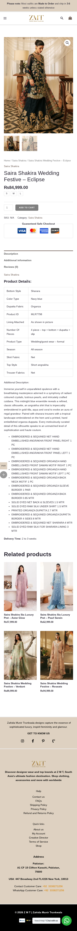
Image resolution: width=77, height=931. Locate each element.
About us (38, 829)
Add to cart (27, 207)
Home (7, 160)
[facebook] (33, 741)
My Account (38, 833)
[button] (62, 18)
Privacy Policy (38, 809)
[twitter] (44, 741)
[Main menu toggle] (5, 18)
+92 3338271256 (53, 886)
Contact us (38, 796)
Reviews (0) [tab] (11, 266)
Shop (39, 845)
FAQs (38, 800)
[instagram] (23, 741)
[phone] (54, 741)
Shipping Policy (38, 805)
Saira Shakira (19, 160)
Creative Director (38, 837)
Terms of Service (38, 841)
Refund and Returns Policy (38, 813)
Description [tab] (11, 253)
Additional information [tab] (18, 260)
